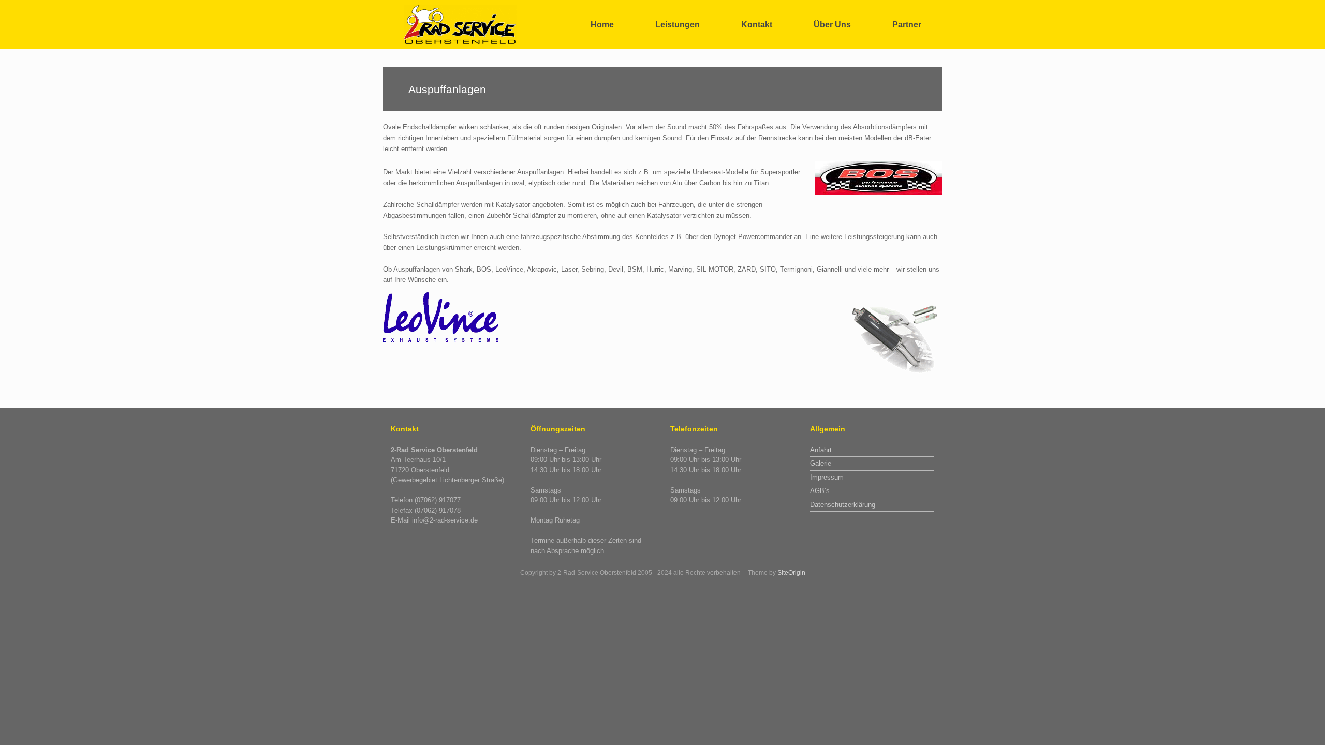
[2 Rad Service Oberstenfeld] (460, 24)
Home (602, 24)
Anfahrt (821, 450)
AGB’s (820, 491)
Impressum (827, 477)
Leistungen (677, 24)
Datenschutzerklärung (842, 505)
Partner (906, 24)
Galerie (820, 463)
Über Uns (832, 24)
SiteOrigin (791, 573)
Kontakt (756, 24)
